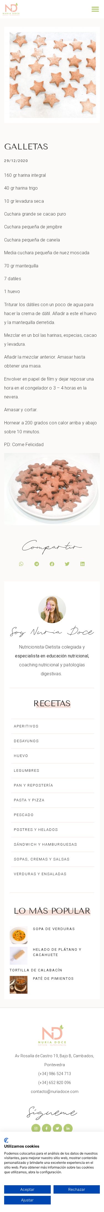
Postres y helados (36, 830)
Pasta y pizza (29, 800)
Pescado (24, 815)
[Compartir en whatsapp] (21, 564)
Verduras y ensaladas (40, 874)
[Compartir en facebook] (52, 564)
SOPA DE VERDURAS (54, 929)
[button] (95, 9)
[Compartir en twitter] (67, 564)
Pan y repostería (33, 785)
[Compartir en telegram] (37, 564)
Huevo (21, 756)
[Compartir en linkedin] (82, 564)
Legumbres (26, 770)
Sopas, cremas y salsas (42, 859)
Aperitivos (26, 726)
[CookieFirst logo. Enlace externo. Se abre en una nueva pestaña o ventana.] (6, 1140)
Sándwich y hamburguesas (45, 844)
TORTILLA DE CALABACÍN (36, 970)
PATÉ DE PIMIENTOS (53, 978)
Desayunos (26, 741)
